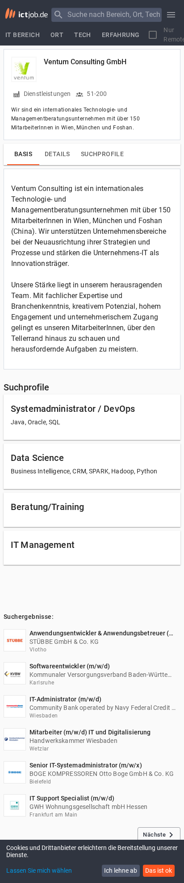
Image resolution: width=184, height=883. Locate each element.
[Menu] (58, 15)
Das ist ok (158, 870)
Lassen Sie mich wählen (39, 870)
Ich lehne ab (120, 870)
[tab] (22, 35)
